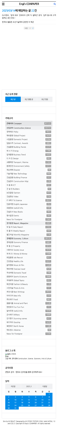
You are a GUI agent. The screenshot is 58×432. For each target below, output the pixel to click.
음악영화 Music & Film (28, 265)
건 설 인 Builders (28, 189)
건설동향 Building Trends (28, 147)
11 (22, 400)
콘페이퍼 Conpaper (28, 123)
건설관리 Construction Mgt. (28, 181)
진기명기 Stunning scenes (28, 318)
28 (42, 405)
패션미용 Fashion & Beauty (28, 284)
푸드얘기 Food (28, 299)
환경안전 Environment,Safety (28, 166)
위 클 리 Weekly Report (28, 231)
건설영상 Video (28, 196)
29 (49, 405)
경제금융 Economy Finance (28, 242)
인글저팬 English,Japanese (28, 204)
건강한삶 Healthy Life (28, 261)
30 (9, 408)
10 (15, 400)
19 (29, 402)
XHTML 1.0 (51, 421)
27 (36, 405)
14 (42, 400)
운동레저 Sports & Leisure (28, 276)
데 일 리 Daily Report (28, 227)
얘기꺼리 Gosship (28, 322)
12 (29, 400)
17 (15, 402)
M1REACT (11, 421)
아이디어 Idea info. (28, 295)
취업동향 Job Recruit (28, 257)
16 (9, 402)
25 (22, 405)
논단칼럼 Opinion (28, 193)
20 (36, 402)
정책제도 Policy (28, 132)
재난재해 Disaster (28, 170)
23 (9, 405)
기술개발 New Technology (28, 173)
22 (49, 402)
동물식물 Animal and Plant (28, 303)
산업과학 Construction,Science (28, 128)
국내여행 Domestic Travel (28, 273)
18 (22, 402)
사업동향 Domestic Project (28, 139)
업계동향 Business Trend (28, 154)
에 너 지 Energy (28, 151)
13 (36, 400)
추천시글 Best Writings (28, 292)
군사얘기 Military (28, 314)
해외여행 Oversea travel (28, 269)
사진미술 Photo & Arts (28, 288)
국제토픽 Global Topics (28, 280)
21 (42, 402)
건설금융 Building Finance (28, 177)
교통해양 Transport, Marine (28, 162)
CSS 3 (13, 423)
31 (15, 408)
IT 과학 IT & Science (28, 200)
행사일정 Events (28, 215)
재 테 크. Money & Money (28, 253)
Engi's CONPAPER (29, 3)
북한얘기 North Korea (28, 326)
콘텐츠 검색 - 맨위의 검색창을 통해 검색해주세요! (23, 372)
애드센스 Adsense (28, 330)
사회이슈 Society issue (28, 250)
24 (15, 405)
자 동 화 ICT (28, 185)
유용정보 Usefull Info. (28, 208)
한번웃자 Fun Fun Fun (28, 307)
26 (29, 405)
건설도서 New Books (28, 212)
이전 (26, 28)
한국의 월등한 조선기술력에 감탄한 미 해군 (18, 22)
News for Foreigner (28, 219)
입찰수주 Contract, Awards (28, 143)
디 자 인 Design (28, 158)
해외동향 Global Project (28, 135)
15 (49, 400)
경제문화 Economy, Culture (28, 238)
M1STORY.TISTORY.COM (34, 421)
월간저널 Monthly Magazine (28, 234)
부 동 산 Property (28, 246)
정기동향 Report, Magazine (28, 223)
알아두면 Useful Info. (28, 311)
